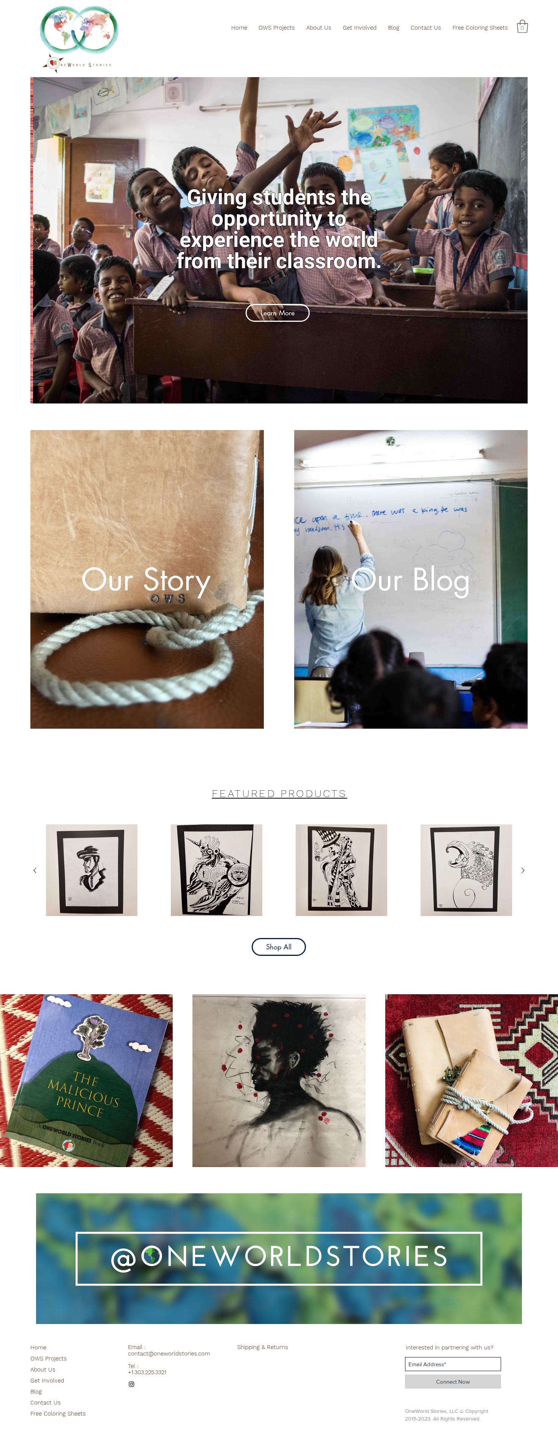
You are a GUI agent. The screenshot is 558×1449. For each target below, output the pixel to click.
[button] (522, 26)
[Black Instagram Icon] (131, 1384)
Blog (36, 1391)
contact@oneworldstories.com (169, 1353)
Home (38, 1347)
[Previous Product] (34, 870)
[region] (279, 1258)
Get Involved (47, 1380)
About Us (42, 1369)
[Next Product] (523, 870)
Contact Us (45, 1402)
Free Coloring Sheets (58, 1413)
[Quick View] (91, 870)
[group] (279, 870)
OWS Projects (48, 1358)
